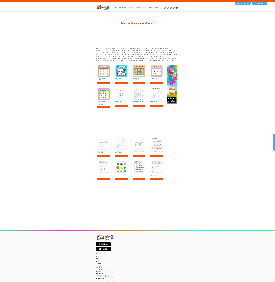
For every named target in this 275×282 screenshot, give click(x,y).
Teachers (98, 263)
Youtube (170, 7)
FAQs (97, 258)
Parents (98, 261)
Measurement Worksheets (119, 151)
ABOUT (144, 7)
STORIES (138, 7)
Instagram (173, 7)
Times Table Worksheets (136, 79)
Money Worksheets (138, 174)
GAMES (131, 7)
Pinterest (176, 7)
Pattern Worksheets (102, 174)
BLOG (150, 7)
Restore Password (243, 3)
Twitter (167, 7)
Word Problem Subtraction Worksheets (101, 103)
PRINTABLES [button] (122, 7)
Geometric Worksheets (121, 174)
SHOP (156, 7)
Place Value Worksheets (118, 102)
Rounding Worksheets (139, 101)
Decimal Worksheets (138, 151)
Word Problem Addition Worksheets (103, 79)
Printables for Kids (101, 278)
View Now (103, 83)
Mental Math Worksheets (118, 79)
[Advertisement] (137, 35)
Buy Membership (259, 3)
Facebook (164, 7)
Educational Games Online (102, 275)
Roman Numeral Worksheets (101, 151)
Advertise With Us (100, 269)
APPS (115, 7)
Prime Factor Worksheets (153, 102)
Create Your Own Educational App (104, 276)
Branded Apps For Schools (102, 271)
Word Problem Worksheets (154, 174)
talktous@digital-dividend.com (111, 1)
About (97, 256)
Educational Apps (100, 273)
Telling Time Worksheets (153, 79)
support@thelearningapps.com (273, 142)
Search (161, 7)
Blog (97, 260)
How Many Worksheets (156, 151)
